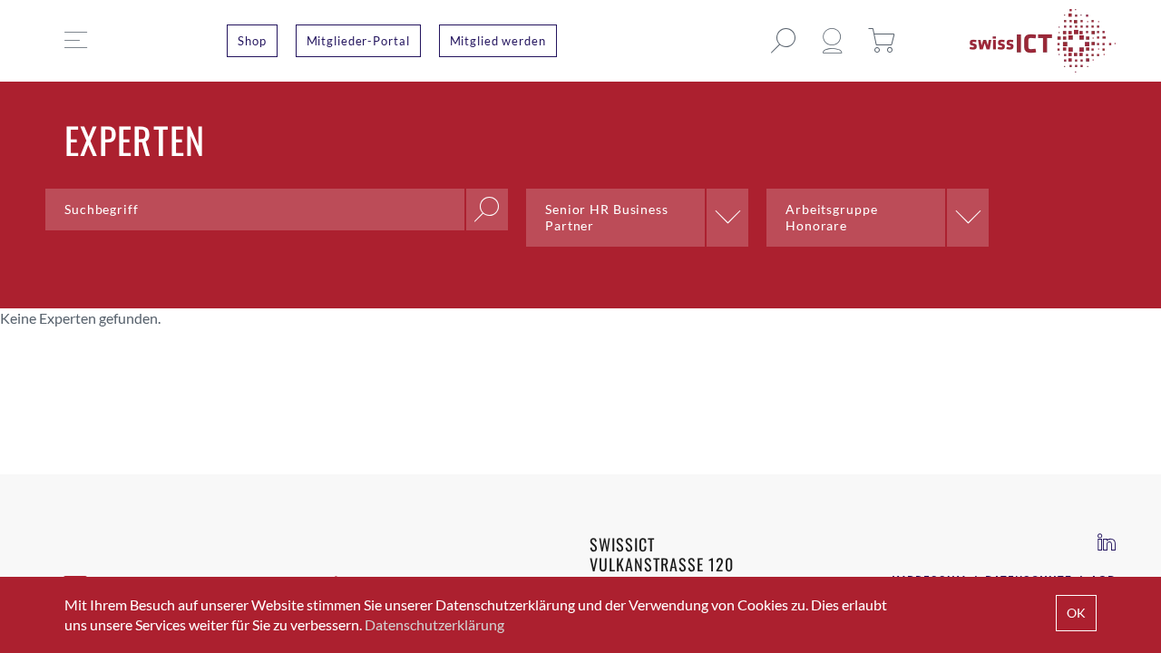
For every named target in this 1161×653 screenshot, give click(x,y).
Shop (252, 41)
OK (1076, 612)
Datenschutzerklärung (434, 624)
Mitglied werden (498, 41)
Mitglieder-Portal (358, 41)
